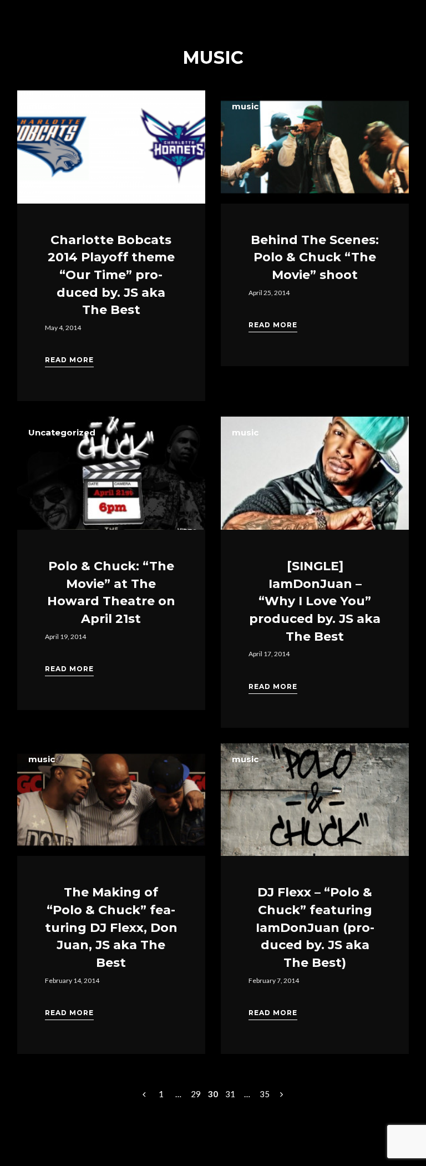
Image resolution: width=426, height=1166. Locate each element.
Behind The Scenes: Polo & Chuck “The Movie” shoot (315, 257)
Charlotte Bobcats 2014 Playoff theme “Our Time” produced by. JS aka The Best (111, 275)
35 (265, 1094)
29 (196, 1094)
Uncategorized (61, 432)
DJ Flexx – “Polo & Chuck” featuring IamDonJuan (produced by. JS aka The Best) (315, 927)
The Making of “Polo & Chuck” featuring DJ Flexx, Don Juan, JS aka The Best (111, 927)
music (41, 106)
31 (230, 1094)
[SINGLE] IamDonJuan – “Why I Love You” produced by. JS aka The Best (315, 601)
